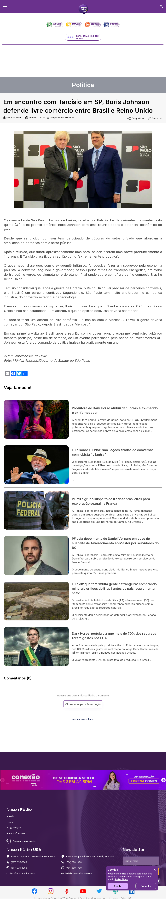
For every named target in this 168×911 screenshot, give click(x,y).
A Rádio (10, 816)
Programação (13, 827)
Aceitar (118, 886)
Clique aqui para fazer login (83, 704)
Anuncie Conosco (15, 833)
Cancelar (145, 886)
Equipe (9, 822)
